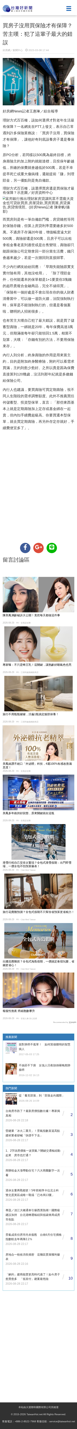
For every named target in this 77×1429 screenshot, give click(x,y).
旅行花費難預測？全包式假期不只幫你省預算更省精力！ (38, 911)
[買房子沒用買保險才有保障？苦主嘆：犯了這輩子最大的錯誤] (25, 548)
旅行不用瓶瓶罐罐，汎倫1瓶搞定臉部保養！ (31, 714)
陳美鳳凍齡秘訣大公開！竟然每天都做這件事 (31, 615)
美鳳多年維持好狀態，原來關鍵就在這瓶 (28, 813)
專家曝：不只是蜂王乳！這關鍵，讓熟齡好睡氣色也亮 (37, 664)
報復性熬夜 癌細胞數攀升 (19, 1010)
